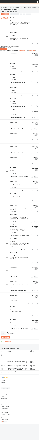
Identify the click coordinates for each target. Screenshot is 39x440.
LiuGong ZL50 (2, 355)
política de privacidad (21, 50)
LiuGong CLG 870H (13, 87)
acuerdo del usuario (32, 50)
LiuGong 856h (12, 224)
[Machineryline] (1, 7)
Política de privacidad (4, 404)
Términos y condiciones (5, 402)
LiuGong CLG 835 (13, 32)
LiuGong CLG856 (13, 167)
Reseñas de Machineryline (5, 408)
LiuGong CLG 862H (13, 98)
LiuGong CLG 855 (3, 372)
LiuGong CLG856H (13, 238)
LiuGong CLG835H (13, 252)
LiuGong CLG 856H (13, 319)
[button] (37, 1)
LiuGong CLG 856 (3, 351)
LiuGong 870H (12, 109)
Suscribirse (3, 48)
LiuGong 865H (12, 306)
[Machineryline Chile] (7, 1)
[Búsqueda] (38, 5)
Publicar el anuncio (5, 337)
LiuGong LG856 (2, 369)
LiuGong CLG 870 (3, 366)
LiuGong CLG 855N (13, 52)
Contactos (3, 385)
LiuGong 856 (12, 74)
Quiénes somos (3, 382)
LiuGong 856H (12, 17)
